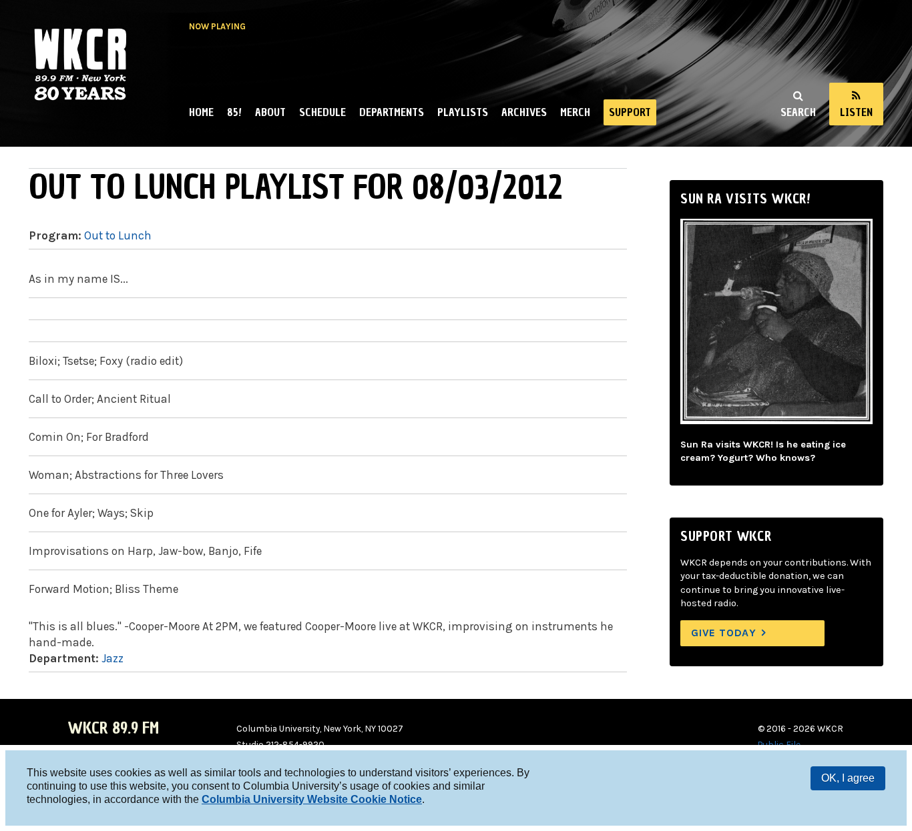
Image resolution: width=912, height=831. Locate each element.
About (270, 112)
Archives (524, 112)
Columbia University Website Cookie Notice (312, 799)
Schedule (322, 112)
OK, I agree (848, 778)
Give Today (723, 632)
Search (798, 112)
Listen (856, 112)
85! (234, 112)
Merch (575, 112)
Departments (391, 112)
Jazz (112, 658)
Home (201, 112)
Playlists (462, 112)
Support (630, 112)
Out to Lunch (118, 235)
